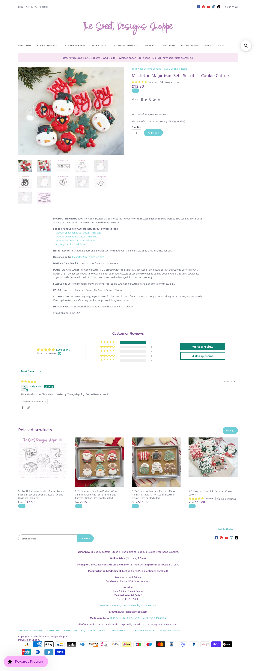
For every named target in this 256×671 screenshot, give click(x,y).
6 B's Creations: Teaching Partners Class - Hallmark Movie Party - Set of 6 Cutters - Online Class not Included (154, 494)
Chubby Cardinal (70, 244)
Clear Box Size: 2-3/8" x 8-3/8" (88, 256)
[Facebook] (198, 6)
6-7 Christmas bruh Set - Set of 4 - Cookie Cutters (211, 492)
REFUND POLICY (121, 630)
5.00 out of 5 (63, 349)
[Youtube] (208, 6)
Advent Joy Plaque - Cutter (76, 236)
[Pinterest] (203, 6)
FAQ (83, 630)
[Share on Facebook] (142, 98)
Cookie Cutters (179, 68)
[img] (28, 381)
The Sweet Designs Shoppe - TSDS (150, 68)
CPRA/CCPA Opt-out (169, 630)
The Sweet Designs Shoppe (52, 636)
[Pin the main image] (150, 98)
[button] (139, 81)
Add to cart (153, 132)
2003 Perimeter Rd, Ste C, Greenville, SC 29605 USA (128, 605)
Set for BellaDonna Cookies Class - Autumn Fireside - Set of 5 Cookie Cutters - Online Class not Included (41, 494)
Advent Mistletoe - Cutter (75, 240)
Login (21, 6)
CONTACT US (70, 630)
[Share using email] (159, 98)
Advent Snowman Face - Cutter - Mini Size (78, 232)
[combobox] (49, 7)
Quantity (136, 127)
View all (230, 430)
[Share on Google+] (154, 98)
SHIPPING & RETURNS (30, 630)
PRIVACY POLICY (98, 630)
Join (30, 6)
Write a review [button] (202, 346)
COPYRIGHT (52, 630)
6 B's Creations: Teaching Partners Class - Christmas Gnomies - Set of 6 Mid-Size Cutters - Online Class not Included (97, 494)
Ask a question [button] (202, 356)
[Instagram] (213, 6)
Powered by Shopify (29, 639)
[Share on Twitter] (146, 98)
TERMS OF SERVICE (143, 630)
